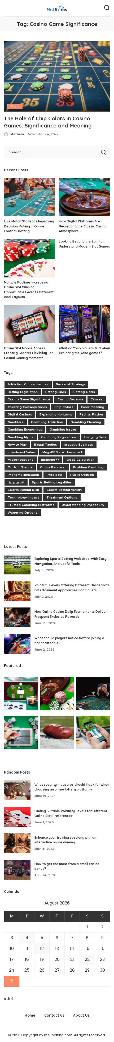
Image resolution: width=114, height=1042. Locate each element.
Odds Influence (20, 467)
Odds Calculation (81, 459)
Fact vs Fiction (91, 414)
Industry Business (78, 444)
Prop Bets (55, 475)
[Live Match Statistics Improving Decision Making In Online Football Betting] (29, 197)
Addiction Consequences (28, 384)
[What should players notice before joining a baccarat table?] (17, 644)
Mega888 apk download (62, 452)
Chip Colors (63, 407)
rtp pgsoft (16, 482)
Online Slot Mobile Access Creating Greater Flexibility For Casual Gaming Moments (28, 353)
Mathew (17, 134)
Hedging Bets (95, 437)
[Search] (107, 8)
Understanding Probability (83, 505)
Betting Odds (84, 392)
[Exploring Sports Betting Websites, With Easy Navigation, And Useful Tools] (17, 564)
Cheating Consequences (27, 407)
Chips (14, 106)
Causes (97, 399)
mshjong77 (50, 459)
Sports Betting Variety (64, 490)
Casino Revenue (70, 399)
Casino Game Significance (29, 399)
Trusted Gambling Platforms (31, 505)
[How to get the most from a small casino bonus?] (17, 870)
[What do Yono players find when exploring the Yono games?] (84, 324)
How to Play (17, 444)
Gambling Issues (63, 429)
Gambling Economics (25, 429)
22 (87, 959)
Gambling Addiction (47, 422)
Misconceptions (21, 459)
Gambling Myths (21, 437)
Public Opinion (82, 475)
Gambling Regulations (59, 437)
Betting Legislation (23, 392)
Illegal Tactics (45, 444)
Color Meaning (92, 407)
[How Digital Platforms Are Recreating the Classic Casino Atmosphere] (84, 197)
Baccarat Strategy (70, 384)
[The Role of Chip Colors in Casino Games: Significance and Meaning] (57, 76)
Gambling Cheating (86, 422)
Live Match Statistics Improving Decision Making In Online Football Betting (29, 226)
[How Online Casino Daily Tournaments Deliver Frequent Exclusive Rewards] (17, 617)
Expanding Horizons (56, 414)
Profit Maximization (23, 475)
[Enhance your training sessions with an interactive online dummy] (17, 843)
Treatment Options (61, 497)
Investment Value (21, 452)
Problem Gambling (88, 467)
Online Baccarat (53, 467)
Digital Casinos (20, 414)
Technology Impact (23, 497)
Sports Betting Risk (23, 490)
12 (42, 948)
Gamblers (16, 422)
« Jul (8, 999)
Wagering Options (23, 512)
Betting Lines (55, 392)
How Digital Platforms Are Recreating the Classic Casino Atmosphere (83, 226)
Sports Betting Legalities (52, 482)
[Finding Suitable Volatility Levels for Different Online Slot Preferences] (17, 817)
